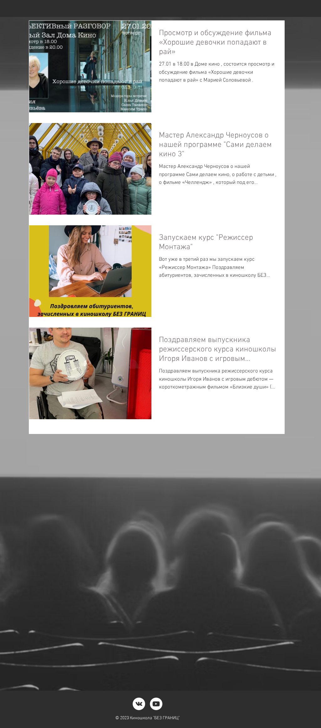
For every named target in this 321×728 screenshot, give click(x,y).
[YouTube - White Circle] (156, 704)
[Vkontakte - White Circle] (139, 704)
